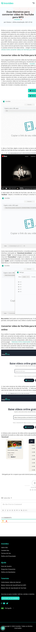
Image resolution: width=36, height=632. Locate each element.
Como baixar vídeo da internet (11, 582)
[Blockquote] (17, 510)
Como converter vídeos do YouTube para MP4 (21, 50)
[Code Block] (19, 510)
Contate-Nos (5, 550)
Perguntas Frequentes (8, 569)
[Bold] (3, 510)
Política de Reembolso (8, 572)
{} (23, 510)
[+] (26, 510)
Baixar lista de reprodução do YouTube (13, 588)
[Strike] (10, 510)
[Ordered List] (12, 510)
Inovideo (32, 64)
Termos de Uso (6, 553)
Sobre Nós (4, 547)
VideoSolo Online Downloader (21, 342)
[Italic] (5, 510)
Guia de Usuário (6, 566)
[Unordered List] (14, 510)
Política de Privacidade (8, 556)
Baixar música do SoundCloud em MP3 (13, 585)
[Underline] (7, 510)
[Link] (21, 510)
